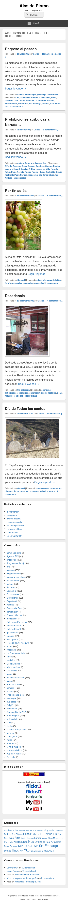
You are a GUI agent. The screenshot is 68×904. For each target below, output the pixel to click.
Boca (24, 165)
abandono (46, 389)
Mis (11, 842)
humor (39, 168)
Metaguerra (12, 515)
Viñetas (10, 743)
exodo (44, 392)
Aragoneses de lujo (16, 563)
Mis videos (12, 670)
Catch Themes (42, 899)
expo (11, 838)
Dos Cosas (20, 100)
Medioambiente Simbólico (27, 874)
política (10, 691)
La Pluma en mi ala (16, 653)
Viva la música (14, 746)
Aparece (17, 165)
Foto (17, 837)
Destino (56, 165)
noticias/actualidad (15, 677)
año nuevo (47, 279)
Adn (17, 97)
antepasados (42, 488)
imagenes (11, 649)
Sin (40, 174)
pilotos (57, 841)
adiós (39, 279)
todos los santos (47, 491)
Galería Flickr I (14, 625)
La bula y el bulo (14, 528)
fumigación (12, 618)
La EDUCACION (14, 535)
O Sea (46, 841)
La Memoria (40, 100)
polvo (59, 392)
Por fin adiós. (16, 190)
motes (10, 674)
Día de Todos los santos (25, 408)
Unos (15, 850)
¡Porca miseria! (14, 518)
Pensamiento (11, 103)
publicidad (11, 701)
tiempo (7, 850)
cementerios (56, 488)
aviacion (11, 570)
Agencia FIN (12, 556)
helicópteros (12, 639)
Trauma (45, 103)
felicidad (16, 168)
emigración (34, 392)
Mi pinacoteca (13, 663)
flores (16, 491)
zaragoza (48, 850)
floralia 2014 (12, 611)
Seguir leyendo (15, 88)
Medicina (11, 660)
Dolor (53, 97)
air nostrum (27, 830)
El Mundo (34, 834)
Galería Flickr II (14, 628)
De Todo (7, 834)
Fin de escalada (14, 522)
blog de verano (14, 573)
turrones (10, 732)
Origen (39, 841)
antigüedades (11, 392)
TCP (9, 722)
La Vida (46, 168)
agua (21, 830)
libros (9, 656)
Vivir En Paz (55, 103)
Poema (35, 171)
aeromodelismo (14, 552)
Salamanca (12, 708)
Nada (17, 841)
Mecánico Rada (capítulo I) (28, 881)
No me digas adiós (15, 525)
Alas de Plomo (34, 5)
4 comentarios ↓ (55, 300)
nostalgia (52, 392)
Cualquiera (59, 830)
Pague (28, 171)
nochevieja (17, 282)
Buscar (31, 165)
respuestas (20, 177)
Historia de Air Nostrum (18, 642)
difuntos (9, 491)
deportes (11, 587)
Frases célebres (14, 615)
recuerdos (23, 103)
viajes (9, 739)
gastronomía (12, 632)
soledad (19, 395)
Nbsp (24, 842)
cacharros (23, 392)
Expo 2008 (12, 601)
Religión (10, 705)
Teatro (10, 726)
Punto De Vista (10, 846)
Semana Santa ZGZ (16, 712)
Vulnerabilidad (28, 867)
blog (46, 830)
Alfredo (8, 165)
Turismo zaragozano (16, 729)
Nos (31, 841)
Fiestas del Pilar (14, 608)
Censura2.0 (12, 532)
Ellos (26, 833)
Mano (50, 838)
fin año (8, 282)
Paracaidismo (13, 684)
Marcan (50, 100)
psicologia (42, 94)
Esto (6, 838)
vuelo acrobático (14, 750)
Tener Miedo (48, 174)
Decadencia (15, 295)
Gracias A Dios (28, 168)
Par (52, 842)
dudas (8, 168)
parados (10, 687)
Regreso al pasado (21, 48)
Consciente (44, 97)
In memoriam (13, 511)
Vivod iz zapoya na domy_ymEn (22, 878)
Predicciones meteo (16, 694)
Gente (23, 838)
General (28, 163)
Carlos (36, 53)
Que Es (22, 846)
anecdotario (12, 559)
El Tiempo (46, 834)
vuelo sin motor (14, 753)
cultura (20, 163)
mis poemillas (39, 163)
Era (55, 834)
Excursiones (12, 597)
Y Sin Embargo (35, 850)
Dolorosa (9, 100)
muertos (24, 491)
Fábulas (10, 604)
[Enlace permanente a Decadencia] (27, 358)
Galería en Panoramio (17, 622)
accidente (8, 830)
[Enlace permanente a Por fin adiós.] (23, 252)
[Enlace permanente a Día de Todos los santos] (32, 461)
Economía (11, 590)
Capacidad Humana (29, 97)
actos (15, 830)
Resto (30, 846)
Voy (21, 850)
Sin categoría (23, 389)
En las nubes (13, 594)
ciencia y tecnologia (26, 94)
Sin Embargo (35, 103)
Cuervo (48, 165)
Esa (59, 834)
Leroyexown (12, 867)
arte (8, 566)
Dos (13, 834)
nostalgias (28, 282)
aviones (40, 830)
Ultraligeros (12, 736)
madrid (44, 838)
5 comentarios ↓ (51, 129)
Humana (30, 100)
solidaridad (53, 94)
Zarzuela (11, 757)
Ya (26, 849)
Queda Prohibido (47, 171)
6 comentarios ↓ (55, 195)
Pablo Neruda (17, 171)
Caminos (40, 165)
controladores (13, 580)
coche (51, 830)
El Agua (19, 834)
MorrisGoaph (13, 871)
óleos (9, 680)
